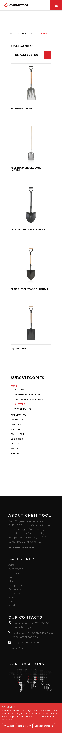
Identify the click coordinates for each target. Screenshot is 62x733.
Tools (15, 448)
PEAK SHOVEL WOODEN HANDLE (30, 289)
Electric (16, 429)
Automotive (18, 415)
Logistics (17, 439)
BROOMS (19, 390)
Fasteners (14, 589)
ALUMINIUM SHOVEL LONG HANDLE (26, 169)
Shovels (19, 404)
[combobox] (31, 55)
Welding (16, 453)
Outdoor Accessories (28, 399)
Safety (15, 444)
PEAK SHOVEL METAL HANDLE (28, 229)
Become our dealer (21, 547)
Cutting (16, 424)
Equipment (17, 434)
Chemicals (17, 420)
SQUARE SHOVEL (20, 348)
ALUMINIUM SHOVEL (22, 108)
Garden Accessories (27, 394)
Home (10, 34)
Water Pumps (22, 409)
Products (22, 34)
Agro (33, 34)
